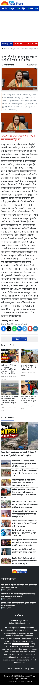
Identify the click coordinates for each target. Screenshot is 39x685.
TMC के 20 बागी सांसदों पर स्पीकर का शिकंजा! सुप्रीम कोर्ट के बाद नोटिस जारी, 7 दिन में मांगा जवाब (24, 524)
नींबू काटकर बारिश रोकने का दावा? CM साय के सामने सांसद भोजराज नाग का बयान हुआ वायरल (24, 514)
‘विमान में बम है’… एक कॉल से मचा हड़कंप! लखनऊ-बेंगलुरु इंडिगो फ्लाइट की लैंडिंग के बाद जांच (24, 464)
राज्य (31, 8)
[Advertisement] (19, 25)
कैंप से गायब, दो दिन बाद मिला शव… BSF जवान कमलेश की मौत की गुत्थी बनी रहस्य (28, 399)
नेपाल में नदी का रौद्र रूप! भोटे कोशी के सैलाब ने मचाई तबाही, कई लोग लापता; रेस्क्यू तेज (18, 454)
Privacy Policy (29, 669)
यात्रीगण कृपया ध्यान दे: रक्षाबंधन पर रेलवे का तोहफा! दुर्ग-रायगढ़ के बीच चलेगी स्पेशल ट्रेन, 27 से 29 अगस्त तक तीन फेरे (18, 493)
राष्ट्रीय (13, 8)
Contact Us (18, 669)
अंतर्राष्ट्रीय (22, 8)
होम (5, 8)
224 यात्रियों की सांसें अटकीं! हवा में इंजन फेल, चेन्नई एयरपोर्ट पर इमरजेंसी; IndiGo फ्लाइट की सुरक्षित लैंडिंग (9, 400)
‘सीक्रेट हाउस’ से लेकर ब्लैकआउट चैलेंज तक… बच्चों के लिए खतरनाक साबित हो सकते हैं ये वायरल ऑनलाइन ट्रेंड (24, 543)
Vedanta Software (24, 681)
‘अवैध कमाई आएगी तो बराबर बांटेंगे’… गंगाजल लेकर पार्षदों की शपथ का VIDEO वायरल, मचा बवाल (24, 483)
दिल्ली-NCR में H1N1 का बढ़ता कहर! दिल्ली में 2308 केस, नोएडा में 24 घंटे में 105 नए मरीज (24, 533)
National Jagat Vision (26, 676)
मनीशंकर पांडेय (9, 65)
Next (24, 339)
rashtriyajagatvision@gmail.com (21, 627)
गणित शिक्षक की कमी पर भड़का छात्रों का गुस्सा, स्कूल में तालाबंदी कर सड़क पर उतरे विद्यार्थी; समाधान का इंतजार (25, 504)
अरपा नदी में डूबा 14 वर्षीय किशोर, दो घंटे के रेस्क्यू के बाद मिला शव (29, 367)
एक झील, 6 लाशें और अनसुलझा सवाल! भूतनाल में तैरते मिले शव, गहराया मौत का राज (25, 473)
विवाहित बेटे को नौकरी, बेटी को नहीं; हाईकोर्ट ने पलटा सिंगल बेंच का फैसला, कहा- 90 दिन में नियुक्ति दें (24, 561)
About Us (9, 669)
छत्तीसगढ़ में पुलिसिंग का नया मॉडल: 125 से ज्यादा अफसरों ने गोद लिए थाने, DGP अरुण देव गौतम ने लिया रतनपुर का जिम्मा (8, 369)
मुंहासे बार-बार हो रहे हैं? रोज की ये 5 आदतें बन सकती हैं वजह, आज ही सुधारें (24, 550)
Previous (16, 339)
